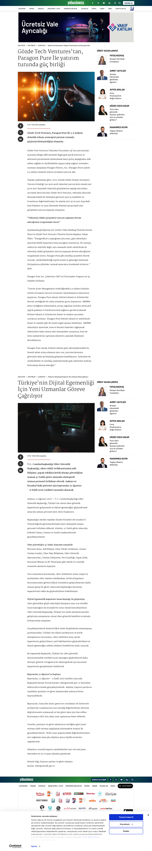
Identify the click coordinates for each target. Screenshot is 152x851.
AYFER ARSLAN (117, 89)
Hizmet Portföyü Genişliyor (117, 60)
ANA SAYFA (21, 45)
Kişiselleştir (125, 824)
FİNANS (31, 8)
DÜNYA (94, 8)
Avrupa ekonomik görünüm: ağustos (114, 78)
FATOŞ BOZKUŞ (117, 55)
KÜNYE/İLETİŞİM (99, 779)
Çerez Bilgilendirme (91, 837)
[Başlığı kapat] (148, 815)
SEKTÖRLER (31, 45)
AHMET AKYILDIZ (118, 71)
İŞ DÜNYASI (21, 8)
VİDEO (110, 8)
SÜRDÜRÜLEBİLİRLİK (70, 8)
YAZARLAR (84, 8)
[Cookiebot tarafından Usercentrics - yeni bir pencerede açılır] (15, 846)
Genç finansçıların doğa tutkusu (115, 96)
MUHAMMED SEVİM (119, 127)
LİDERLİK (41, 8)
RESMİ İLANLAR (121, 8)
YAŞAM (102, 8)
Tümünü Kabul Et (126, 817)
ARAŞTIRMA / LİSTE (54, 8)
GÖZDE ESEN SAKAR (119, 106)
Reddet (126, 831)
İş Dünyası (41, 45)
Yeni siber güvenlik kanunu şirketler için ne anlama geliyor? (117, 114)
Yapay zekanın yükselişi (116, 132)
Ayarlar (34, 846)
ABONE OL (128, 3)
